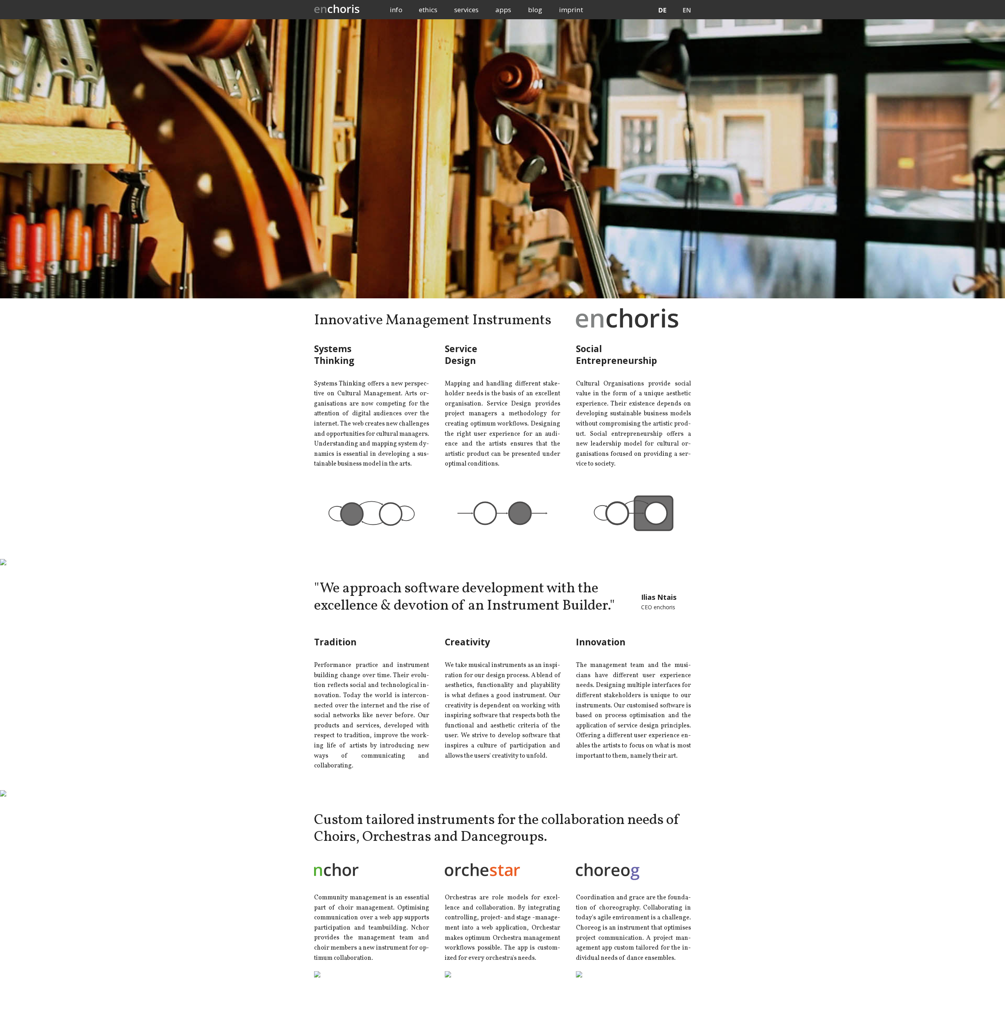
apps (503, 9)
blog (535, 9)
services (466, 9)
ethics (428, 9)
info (396, 9)
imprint (571, 9)
